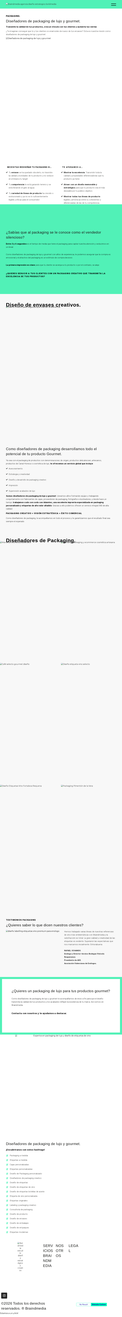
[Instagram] (4, 1296)
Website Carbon (99, 1304)
